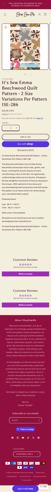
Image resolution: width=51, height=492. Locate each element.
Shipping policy (12, 476)
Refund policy (40, 472)
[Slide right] (31, 74)
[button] (5, 14)
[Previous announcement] (4, 4)
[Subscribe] (39, 420)
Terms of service (25, 476)
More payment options (25, 150)
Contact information (39, 476)
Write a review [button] (25, 274)
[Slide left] (20, 74)
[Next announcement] (46, 4)
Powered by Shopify (27, 472)
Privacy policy (26, 480)
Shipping (5, 114)
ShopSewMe (16, 472)
